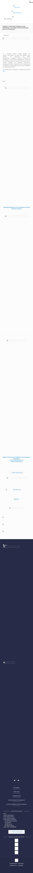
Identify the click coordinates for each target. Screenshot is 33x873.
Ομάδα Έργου (16, 791)
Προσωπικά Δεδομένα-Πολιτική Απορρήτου (16, 804)
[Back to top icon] (16, 860)
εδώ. (4, 71)
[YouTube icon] (16, 867)
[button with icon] (16, 840)
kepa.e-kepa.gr (10, 825)
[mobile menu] (2, 3)
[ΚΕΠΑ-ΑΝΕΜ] (16, 491)
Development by (13, 865)
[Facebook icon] (13, 867)
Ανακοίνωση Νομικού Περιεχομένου (16, 800)
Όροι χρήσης (16, 787)
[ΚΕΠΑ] (16, 12)
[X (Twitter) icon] (15, 867)
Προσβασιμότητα (17, 795)
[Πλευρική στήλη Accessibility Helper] (31, 2)
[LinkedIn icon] (18, 867)
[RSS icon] (19, 867)
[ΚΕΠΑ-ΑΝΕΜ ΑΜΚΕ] (16, 7)
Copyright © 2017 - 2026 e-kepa (16, 863)
